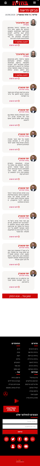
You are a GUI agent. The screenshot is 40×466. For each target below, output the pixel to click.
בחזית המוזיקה (33, 369)
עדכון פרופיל (34, 377)
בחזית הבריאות (33, 355)
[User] (12, 446)
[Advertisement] (20, 319)
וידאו (18, 349)
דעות (18, 355)
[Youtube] (26, 446)
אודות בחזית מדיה (32, 398)
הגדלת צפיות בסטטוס (13, 387)
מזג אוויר (17, 366)
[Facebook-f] (19, 439)
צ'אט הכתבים (33, 349)
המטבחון (17, 362)
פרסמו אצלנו (33, 391)
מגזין (18, 352)
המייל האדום (34, 387)
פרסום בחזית (16, 377)
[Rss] (19, 446)
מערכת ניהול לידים (14, 381)
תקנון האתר (34, 394)
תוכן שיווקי (17, 369)
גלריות (18, 359)
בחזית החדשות (33, 352)
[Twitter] (12, 439)
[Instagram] (6, 439)
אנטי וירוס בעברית (14, 384)
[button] (34, 3)
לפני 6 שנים (13, 45)
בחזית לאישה (33, 362)
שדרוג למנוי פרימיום (31, 384)
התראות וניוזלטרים (32, 381)
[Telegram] (26, 439)
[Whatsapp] (32, 439)
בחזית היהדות (33, 366)
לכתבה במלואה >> (21, 42)
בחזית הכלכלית (33, 359)
